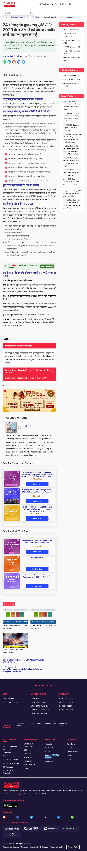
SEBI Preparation (9, 756)
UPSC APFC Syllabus (39, 713)
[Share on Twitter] (23, 62)
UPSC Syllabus (8, 698)
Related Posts (9, 604)
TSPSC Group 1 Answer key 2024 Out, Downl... (43, 627)
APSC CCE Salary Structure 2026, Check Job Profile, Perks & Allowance (71, 183)
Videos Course (72, 751)
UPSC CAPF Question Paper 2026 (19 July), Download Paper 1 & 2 (71, 127)
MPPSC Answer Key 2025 (72, 30)
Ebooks (69, 755)
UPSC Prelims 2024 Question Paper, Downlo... (14, 651)
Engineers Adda (63, 724)
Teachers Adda (20, 724)
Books (68, 759)
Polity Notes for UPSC (71, 75)
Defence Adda (50, 723)
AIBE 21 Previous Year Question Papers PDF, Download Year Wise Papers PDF (71, 162)
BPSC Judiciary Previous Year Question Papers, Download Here (72, 172)
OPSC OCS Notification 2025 (71, 59)
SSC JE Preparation (10, 760)
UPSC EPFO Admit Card (40, 706)
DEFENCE (28, 761)
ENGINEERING (30, 765)
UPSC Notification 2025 (71, 47)
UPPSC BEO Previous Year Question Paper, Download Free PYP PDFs (71, 117)
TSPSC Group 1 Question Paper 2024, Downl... (15, 627)
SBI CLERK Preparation (7, 751)
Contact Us (49, 748)
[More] (70, 4)
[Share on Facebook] (18, 62)
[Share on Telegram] (9, 62)
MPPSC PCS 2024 (66, 702)
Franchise (49, 761)
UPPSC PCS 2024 (66, 698)
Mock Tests (70, 744)
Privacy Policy (73, 847)
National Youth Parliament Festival (25, 17)
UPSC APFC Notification (40, 710)
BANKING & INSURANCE (29, 745)
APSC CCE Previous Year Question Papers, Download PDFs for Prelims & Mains (72, 138)
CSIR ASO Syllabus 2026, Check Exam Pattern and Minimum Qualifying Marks (72, 105)
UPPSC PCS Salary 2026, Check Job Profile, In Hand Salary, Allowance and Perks (72, 204)
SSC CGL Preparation (11, 763)
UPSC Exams (45, 4)
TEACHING (28, 757)
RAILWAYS (28, 754)
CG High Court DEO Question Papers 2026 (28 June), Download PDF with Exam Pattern (71, 150)
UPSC (26, 769)
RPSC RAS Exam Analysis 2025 (69, 35)
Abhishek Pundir (12, 56)
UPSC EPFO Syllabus (39, 702)
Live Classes (71, 748)
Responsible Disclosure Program (15, 847)
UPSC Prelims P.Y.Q (10, 702)
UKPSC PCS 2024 (66, 710)
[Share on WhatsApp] (4, 62)
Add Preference (47, 266)
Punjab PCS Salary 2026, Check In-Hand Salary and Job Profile (72, 193)
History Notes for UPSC (72, 79)
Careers (52, 756)
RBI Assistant (8, 767)
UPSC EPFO (36, 698)
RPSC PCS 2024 (65, 706)
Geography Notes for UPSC (71, 84)
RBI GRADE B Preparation (8, 772)
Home (5, 17)
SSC (25, 750)
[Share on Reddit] (14, 62)
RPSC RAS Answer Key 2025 (71, 41)
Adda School (36, 723)
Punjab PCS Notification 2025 (72, 52)
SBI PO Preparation (10, 746)
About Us (48, 744)
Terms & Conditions (58, 847)
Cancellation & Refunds (39, 847)
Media (47, 751)
